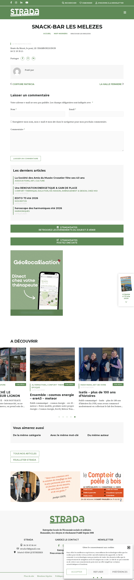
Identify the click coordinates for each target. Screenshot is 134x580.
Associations (22, 181)
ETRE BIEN (66, 385)
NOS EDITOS (21, 201)
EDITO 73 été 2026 (26, 198)
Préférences (119, 572)
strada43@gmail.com (30, 549)
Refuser (98, 572)
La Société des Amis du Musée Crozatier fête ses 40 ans (50, 177)
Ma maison (55, 191)
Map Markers (61, 34)
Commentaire (17, 129)
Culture (40, 181)
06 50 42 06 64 (30, 545)
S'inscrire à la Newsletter (111, 3)
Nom (13, 109)
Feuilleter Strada (24, 460)
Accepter (76, 572)
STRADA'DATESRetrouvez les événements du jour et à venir (67, 228)
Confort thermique (26, 191)
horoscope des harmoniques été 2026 (38, 208)
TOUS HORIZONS (20, 385)
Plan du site (29, 576)
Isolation (43, 191)
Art (32, 181)
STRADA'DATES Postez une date (67, 241)
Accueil (47, 34)
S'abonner (87, 3)
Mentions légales (44, 576)
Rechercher (70, 3)
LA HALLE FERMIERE (111, 84)
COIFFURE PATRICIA (23, 84)
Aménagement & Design (74, 191)
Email (72, 109)
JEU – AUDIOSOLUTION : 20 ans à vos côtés (81, 394)
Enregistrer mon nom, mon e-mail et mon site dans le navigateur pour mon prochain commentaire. (60, 122)
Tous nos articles (25, 453)
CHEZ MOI (92, 191)
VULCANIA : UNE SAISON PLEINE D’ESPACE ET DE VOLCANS (30, 396)
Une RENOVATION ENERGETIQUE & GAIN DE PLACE (46, 188)
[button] (128, 547)
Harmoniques (22, 211)
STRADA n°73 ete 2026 (126, 296)
